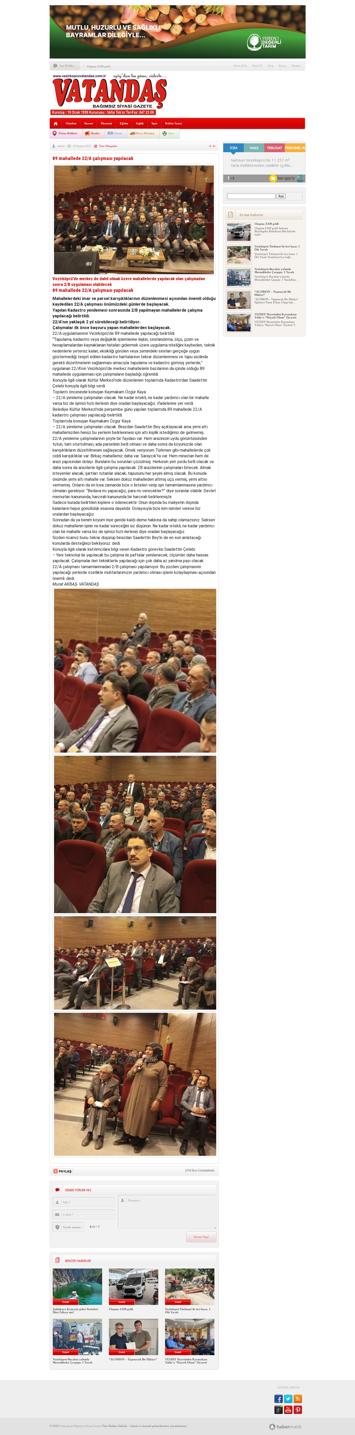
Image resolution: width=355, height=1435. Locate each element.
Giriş (270, 65)
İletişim (296, 65)
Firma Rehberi (68, 133)
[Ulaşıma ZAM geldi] (239, 240)
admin (61, 146)
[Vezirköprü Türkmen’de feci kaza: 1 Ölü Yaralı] (239, 262)
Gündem (71, 123)
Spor (154, 123)
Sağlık (140, 123)
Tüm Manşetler (108, 146)
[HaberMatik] (291, 1426)
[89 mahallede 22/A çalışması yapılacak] (133, 274)
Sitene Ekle (240, 65)
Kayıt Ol (257, 65)
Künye (283, 65)
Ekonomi (106, 123)
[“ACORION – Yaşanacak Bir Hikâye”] (239, 308)
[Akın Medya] (272, 1427)
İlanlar (95, 133)
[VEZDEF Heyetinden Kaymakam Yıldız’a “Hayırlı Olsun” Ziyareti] (239, 330)
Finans (118, 133)
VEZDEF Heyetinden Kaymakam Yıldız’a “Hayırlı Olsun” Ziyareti (186, 1361)
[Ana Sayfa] (56, 124)
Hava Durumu (145, 133)
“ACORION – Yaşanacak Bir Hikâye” (133, 1359)
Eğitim (124, 123)
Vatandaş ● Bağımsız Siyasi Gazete (80, 1425)
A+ (214, 146)
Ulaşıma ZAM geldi (98, 66)
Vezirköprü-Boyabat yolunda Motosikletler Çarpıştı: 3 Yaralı (72, 1361)
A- (211, 146)
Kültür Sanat (173, 123)
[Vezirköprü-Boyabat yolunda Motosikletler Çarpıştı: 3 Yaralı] (239, 285)
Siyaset (88, 123)
